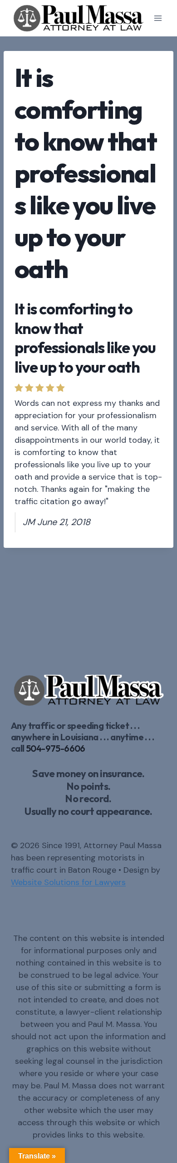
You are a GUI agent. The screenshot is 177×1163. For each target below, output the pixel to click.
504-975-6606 (55, 748)
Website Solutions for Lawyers (68, 882)
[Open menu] (157, 18)
